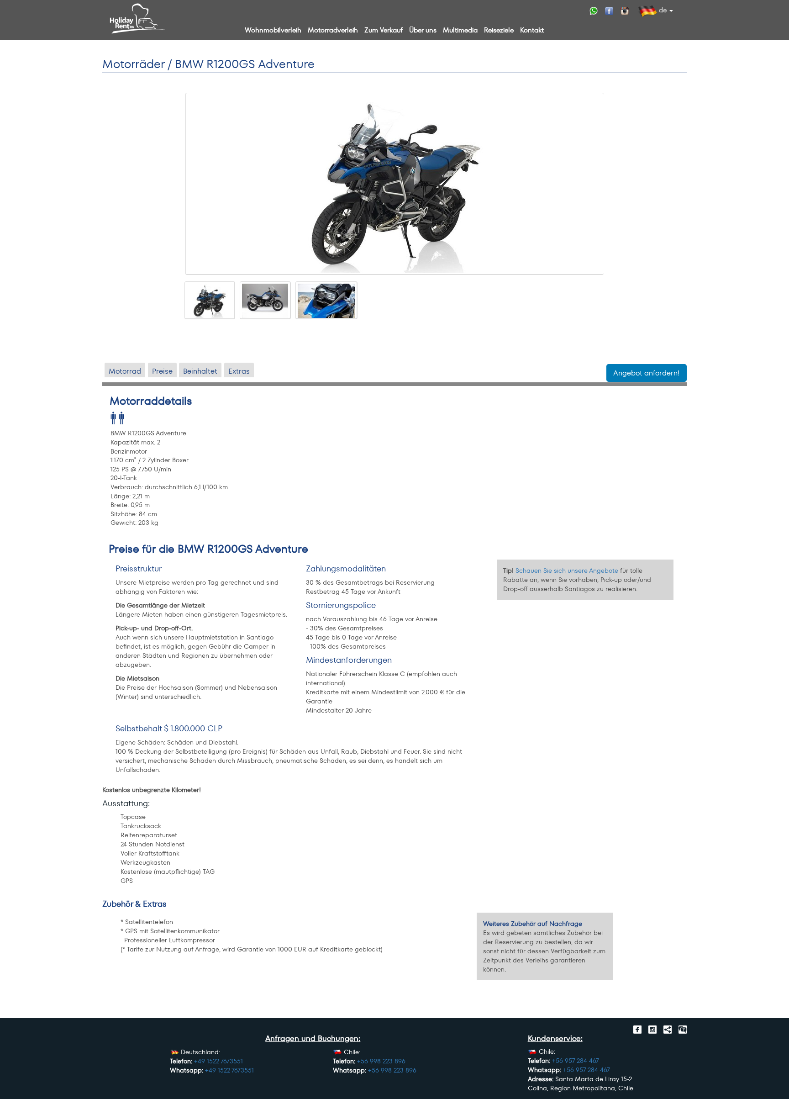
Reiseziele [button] (499, 30)
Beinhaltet (200, 371)
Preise (162, 371)
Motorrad (125, 371)
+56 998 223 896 (381, 1061)
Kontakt (532, 30)
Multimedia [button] (460, 30)
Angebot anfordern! (646, 373)
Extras (239, 371)
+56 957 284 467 (575, 1060)
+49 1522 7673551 (218, 1061)
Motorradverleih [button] (333, 30)
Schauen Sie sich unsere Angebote (566, 570)
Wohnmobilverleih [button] (273, 30)
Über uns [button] (423, 30)
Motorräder (133, 64)
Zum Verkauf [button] (383, 30)
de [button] (662, 10)
